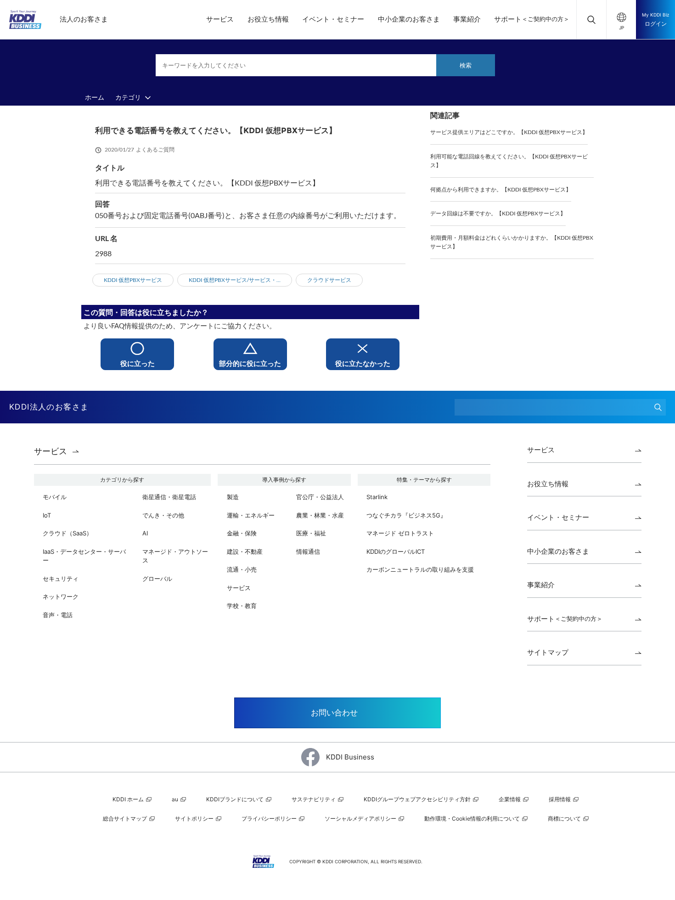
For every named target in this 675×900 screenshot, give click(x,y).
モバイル (55, 497)
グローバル (157, 578)
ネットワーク (61, 596)
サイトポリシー (195, 818)
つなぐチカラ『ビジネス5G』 (406, 515)
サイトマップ (547, 652)
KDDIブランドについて (235, 799)
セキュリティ (61, 578)
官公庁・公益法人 (320, 497)
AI (145, 533)
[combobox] (325, 65)
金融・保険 (242, 533)
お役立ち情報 (268, 19)
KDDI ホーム (128, 799)
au (176, 799)
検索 (466, 65)
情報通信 (308, 551)
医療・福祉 (311, 533)
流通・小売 (242, 569)
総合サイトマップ (125, 818)
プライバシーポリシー (270, 818)
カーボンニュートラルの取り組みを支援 (420, 569)
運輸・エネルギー (251, 515)
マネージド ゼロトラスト (400, 533)
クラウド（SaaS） (67, 533)
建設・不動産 (245, 551)
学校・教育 (242, 605)
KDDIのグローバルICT (395, 551)
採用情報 (560, 799)
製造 (233, 497)
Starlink (377, 497)
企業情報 (510, 799)
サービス (220, 19)
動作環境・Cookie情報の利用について (472, 818)
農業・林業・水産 (320, 515)
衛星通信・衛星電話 (169, 497)
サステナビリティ (314, 799)
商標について (565, 818)
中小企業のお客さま (409, 19)
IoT (47, 515)
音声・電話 (58, 615)
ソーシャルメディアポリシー (361, 818)
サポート (531, 19)
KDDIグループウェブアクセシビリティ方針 (418, 799)
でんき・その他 (163, 515)
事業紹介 (467, 19)
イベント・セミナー (333, 19)
